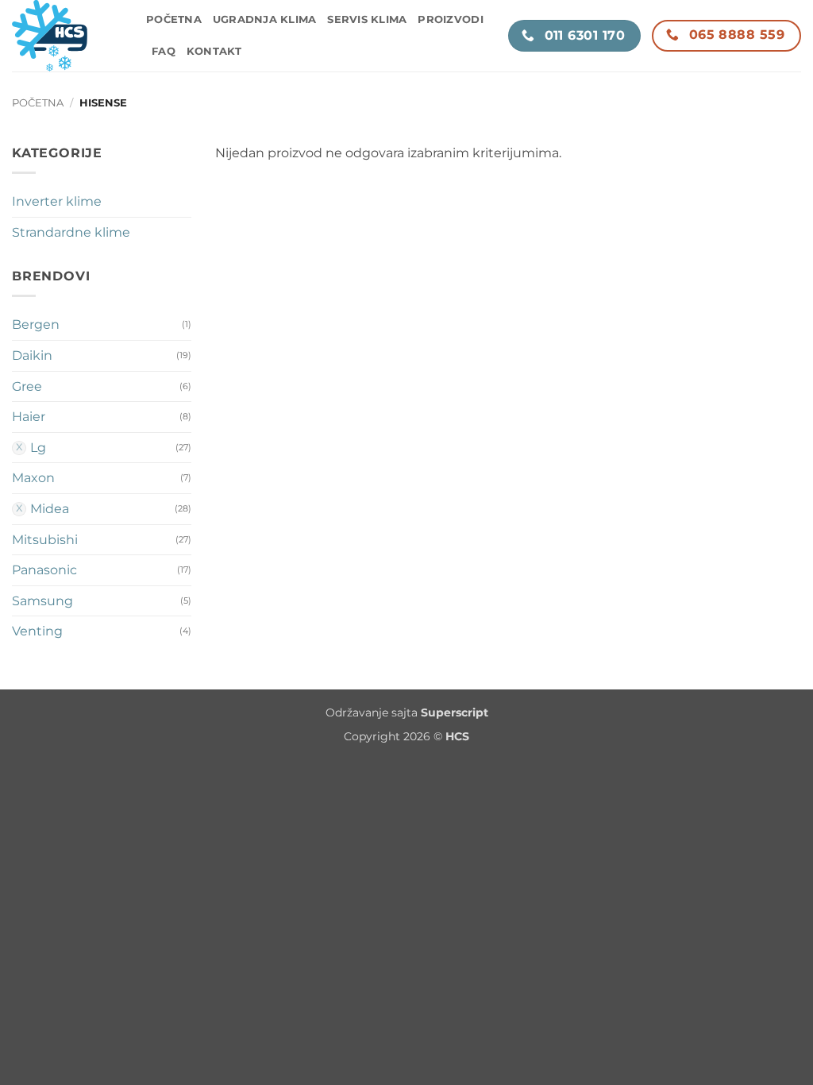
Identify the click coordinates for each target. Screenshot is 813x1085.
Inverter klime (57, 201)
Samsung (42, 600)
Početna (174, 19)
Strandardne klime (71, 232)
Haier (28, 416)
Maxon (33, 477)
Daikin (32, 355)
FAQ (163, 51)
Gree (27, 386)
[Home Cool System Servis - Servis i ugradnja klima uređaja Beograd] (67, 35)
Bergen (36, 324)
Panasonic (44, 569)
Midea (49, 508)
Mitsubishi (45, 539)
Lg (38, 447)
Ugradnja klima (265, 19)
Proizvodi (450, 19)
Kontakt (214, 51)
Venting (37, 631)
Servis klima (366, 19)
